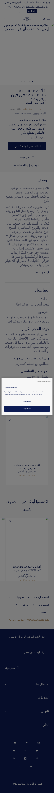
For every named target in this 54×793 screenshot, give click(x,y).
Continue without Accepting (44, 381)
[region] (27, 396)
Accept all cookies (27, 409)
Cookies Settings (27, 402)
